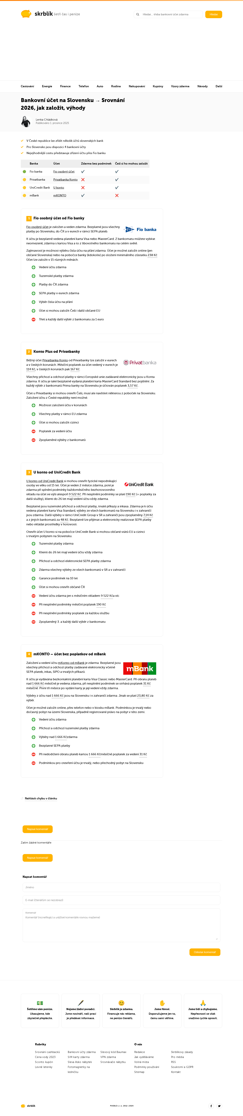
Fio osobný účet (64, 171)
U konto (58, 187)
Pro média (177, 1057)
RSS (173, 1062)
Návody (202, 86)
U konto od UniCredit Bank (44, 481)
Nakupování (137, 86)
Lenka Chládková (46, 119)
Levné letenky (43, 1067)
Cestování (27, 86)
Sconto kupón (44, 1062)
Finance (65, 86)
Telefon (84, 86)
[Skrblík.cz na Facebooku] (211, 1106)
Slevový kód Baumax (113, 1052)
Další (219, 86)
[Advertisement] (121, 54)
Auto (100, 86)
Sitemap (139, 1072)
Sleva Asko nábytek (80, 1062)
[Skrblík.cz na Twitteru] (219, 1106)
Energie (47, 86)
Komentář (30, 912)
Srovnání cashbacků (47, 1052)
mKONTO (59, 195)
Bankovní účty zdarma (82, 1052)
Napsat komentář (37, 829)
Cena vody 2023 (45, 1057)
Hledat (214, 14)
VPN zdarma (108, 1057)
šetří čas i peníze (67, 14)
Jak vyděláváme (144, 1057)
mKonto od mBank (71, 663)
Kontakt (176, 1072)
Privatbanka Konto (65, 179)
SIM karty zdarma (78, 1057)
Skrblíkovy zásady (182, 1052)
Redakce (139, 1052)
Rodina (116, 86)
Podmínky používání (146, 1067)
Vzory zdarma (180, 86)
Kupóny (158, 86)
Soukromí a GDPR (182, 1067)
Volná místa (141, 1062)
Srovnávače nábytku (113, 1062)
